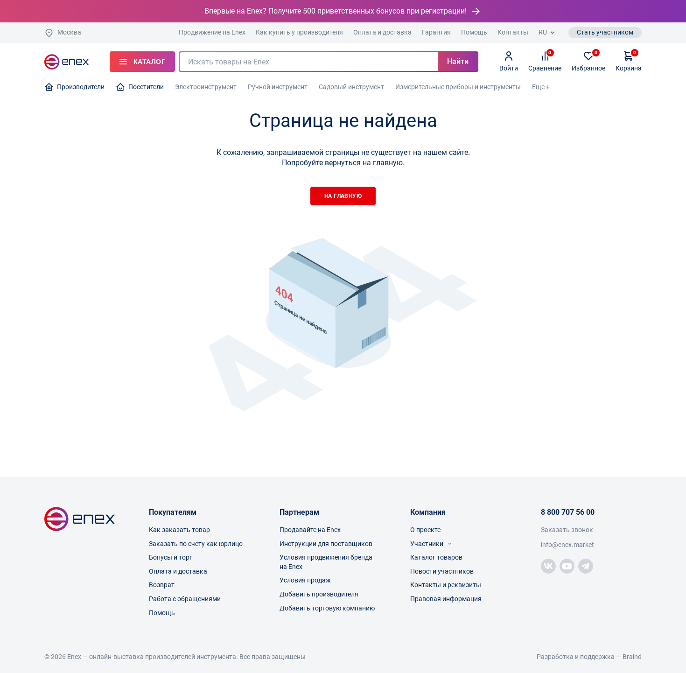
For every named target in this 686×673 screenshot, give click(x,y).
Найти (458, 61)
